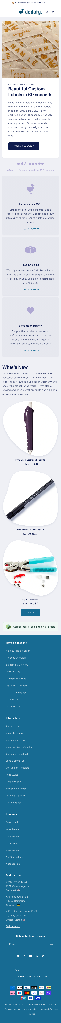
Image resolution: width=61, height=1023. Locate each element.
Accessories (13, 864)
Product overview (24, 145)
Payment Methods (16, 678)
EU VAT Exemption (16, 692)
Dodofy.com (18, 1004)
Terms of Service (15, 795)
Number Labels (14, 857)
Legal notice (32, 1014)
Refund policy (13, 802)
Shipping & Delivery (17, 664)
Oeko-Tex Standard (17, 685)
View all (30, 612)
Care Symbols (14, 781)
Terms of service (12, 1009)
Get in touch (13, 706)
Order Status (13, 671)
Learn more (29, 228)
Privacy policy (49, 1004)
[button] (6, 11)
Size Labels (12, 850)
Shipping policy (31, 1009)
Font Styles (12, 774)
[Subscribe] (51, 944)
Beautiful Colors (15, 733)
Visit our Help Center (18, 650)
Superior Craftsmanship (19, 747)
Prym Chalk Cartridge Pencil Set (30, 460)
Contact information (50, 1009)
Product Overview (16, 657)
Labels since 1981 (16, 760)
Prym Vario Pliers (30, 599)
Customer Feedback (17, 754)
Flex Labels (12, 836)
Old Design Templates (18, 767)
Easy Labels (12, 822)
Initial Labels (13, 843)
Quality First (13, 726)
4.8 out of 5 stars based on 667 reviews (30, 170)
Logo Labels (13, 829)
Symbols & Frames (16, 788)
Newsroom (12, 699)
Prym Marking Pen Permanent (31, 530)
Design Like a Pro (16, 740)
